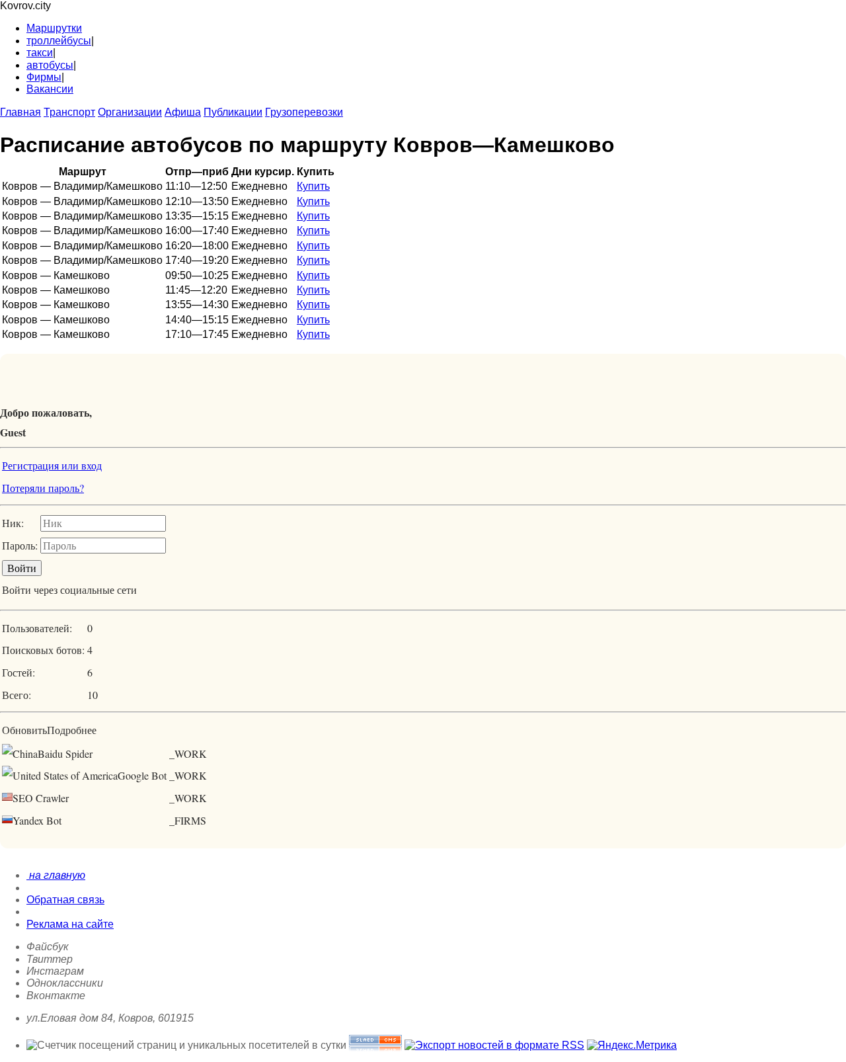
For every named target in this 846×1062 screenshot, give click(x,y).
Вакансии (49, 89)
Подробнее (71, 730)
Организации (130, 112)
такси (39, 52)
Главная (20, 112)
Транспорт (69, 112)
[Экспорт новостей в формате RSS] (494, 1045)
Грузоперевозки (304, 112)
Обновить (24, 730)
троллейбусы (58, 40)
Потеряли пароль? (43, 488)
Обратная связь (65, 899)
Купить (313, 186)
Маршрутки (54, 28)
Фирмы (43, 77)
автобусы (49, 65)
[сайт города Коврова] (375, 1045)
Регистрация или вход (52, 465)
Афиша (183, 112)
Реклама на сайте (70, 924)
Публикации (233, 112)
